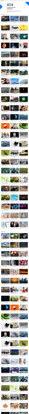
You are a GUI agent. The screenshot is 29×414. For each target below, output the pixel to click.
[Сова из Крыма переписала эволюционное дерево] (5, 154)
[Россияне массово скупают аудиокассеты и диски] (5, 127)
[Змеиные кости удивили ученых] (23, 190)
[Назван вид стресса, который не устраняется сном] (23, 181)
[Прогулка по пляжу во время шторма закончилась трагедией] (14, 65)
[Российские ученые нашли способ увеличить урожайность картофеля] (23, 172)
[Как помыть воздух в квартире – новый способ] (14, 199)
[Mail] (0, 0)
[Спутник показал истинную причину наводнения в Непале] (5, 56)
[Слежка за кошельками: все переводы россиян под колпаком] (5, 234)
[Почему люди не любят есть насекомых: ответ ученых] (23, 127)
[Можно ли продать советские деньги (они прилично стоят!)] (14, 327)
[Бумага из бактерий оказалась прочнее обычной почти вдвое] (5, 243)
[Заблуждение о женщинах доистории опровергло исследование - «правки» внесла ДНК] (5, 318)
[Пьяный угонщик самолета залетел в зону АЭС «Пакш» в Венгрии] (14, 20)
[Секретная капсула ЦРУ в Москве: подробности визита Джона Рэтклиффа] (14, 29)
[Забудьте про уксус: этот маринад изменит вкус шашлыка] (14, 56)
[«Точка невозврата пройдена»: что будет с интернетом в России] (14, 407)
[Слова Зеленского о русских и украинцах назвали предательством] (14, 136)
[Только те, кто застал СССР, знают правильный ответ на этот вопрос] (23, 20)
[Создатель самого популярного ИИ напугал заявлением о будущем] (5, 190)
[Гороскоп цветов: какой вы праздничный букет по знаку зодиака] (23, 109)
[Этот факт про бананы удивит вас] (23, 29)
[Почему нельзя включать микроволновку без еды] (23, 56)
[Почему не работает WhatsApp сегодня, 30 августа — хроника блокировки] (23, 100)
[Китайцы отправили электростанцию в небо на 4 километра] (14, 82)
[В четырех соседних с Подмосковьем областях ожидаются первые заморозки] (5, 163)
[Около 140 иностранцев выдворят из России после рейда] (5, 20)
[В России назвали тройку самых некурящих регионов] (14, 261)
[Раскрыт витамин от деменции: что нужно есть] (5, 82)
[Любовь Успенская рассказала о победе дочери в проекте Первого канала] (5, 136)
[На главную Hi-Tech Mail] (2, 0)
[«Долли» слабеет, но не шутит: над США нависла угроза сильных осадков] (14, 389)
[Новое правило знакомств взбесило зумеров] (23, 344)
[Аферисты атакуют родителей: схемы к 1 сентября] (23, 243)
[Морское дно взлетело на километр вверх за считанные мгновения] (5, 300)
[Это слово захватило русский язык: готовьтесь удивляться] (23, 154)
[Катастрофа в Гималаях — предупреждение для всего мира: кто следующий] (5, 309)
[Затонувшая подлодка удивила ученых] (14, 300)
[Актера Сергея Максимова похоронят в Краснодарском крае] (23, 91)
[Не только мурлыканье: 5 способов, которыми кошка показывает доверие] (23, 252)
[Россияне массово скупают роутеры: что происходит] (23, 335)
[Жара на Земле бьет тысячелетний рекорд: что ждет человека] (23, 327)
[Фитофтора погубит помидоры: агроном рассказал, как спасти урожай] (23, 234)
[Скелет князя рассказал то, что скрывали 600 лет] (5, 291)
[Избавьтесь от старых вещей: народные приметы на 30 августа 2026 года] (5, 327)
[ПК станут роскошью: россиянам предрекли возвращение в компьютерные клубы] (23, 208)
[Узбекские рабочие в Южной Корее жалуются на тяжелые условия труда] (23, 163)
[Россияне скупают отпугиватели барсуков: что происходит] (14, 190)
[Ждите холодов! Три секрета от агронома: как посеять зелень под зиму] (14, 181)
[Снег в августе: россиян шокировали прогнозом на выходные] (5, 91)
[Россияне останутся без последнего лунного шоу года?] (5, 353)
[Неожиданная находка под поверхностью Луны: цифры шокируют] (14, 38)
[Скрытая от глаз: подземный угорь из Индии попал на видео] (14, 217)
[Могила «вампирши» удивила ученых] (14, 73)
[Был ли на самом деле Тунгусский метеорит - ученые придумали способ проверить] (14, 109)
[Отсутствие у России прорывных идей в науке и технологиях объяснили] (14, 208)
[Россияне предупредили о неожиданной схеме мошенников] (5, 217)
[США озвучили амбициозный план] (23, 270)
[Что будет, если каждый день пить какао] (14, 309)
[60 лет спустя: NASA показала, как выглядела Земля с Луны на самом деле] (14, 318)
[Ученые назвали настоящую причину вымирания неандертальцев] (5, 100)
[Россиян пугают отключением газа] (14, 47)
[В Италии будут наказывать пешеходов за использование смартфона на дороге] (14, 243)
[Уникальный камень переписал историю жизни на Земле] (5, 29)
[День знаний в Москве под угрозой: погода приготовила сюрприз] (5, 65)
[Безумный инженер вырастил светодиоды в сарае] (14, 234)
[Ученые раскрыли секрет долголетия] (23, 309)
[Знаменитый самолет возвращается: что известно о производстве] (23, 73)
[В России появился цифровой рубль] (5, 252)
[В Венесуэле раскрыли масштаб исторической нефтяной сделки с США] (5, 270)
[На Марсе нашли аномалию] (5, 47)
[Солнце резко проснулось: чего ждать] (23, 38)
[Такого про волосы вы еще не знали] (14, 145)
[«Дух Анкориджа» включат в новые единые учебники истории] (14, 225)
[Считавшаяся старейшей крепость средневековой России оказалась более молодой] (14, 91)
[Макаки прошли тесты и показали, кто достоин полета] (5, 172)
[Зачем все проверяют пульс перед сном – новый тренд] (23, 407)
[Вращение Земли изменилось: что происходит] (14, 118)
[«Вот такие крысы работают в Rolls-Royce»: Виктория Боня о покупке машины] (5, 38)
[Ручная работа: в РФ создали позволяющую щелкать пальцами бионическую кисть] (23, 261)
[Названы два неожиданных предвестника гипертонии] (14, 344)
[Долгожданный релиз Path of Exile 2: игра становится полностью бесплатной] (23, 199)
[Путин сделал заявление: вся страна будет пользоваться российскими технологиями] (23, 291)
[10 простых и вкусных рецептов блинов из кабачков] (23, 353)
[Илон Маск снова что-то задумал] (5, 344)
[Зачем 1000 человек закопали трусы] (14, 291)
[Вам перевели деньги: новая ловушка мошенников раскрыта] (5, 73)
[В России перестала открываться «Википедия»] (5, 225)
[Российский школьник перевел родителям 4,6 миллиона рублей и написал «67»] (23, 65)
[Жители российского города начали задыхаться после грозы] (14, 252)
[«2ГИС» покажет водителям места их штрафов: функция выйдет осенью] (5, 181)
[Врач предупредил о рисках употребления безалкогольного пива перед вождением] (5, 208)
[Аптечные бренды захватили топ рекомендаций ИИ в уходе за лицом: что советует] (14, 270)
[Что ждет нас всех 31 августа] (5, 279)
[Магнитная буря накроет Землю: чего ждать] (14, 335)
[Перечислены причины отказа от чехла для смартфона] (14, 127)
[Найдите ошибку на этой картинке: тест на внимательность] (23, 225)
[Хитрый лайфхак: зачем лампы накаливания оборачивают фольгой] (23, 136)
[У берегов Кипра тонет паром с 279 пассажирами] (5, 335)
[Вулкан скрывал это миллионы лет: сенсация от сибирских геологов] (23, 82)
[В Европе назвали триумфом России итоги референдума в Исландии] (5, 118)
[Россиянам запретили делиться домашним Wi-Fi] (14, 163)
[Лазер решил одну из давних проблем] (5, 145)
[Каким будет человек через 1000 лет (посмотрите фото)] (14, 172)
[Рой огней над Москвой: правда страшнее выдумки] (23, 300)
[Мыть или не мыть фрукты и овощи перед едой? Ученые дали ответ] (23, 145)
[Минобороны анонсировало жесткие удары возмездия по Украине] (14, 100)
